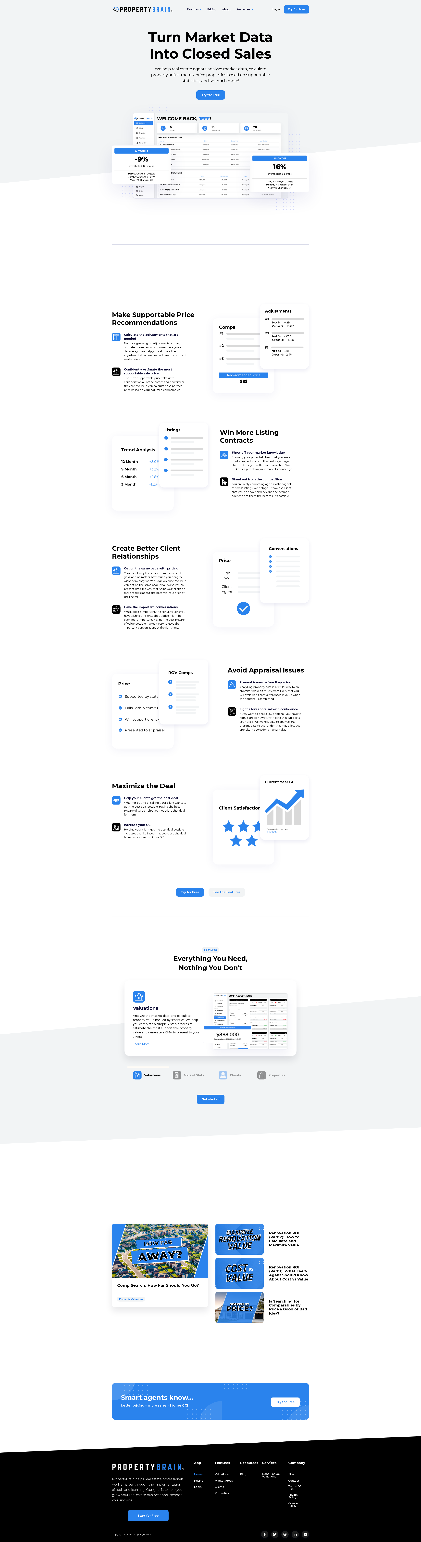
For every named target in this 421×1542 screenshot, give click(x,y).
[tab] (148, 1073)
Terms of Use (294, 1487)
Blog (243, 1474)
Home (198, 1474)
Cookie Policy (293, 1504)
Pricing (211, 9)
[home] (143, 9)
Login (276, 9)
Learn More (141, 1044)
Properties (222, 1493)
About (226, 9)
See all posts (294, 1214)
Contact (293, 1480)
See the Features (226, 892)
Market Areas (224, 1480)
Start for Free (148, 1515)
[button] (194, 9)
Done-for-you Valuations (271, 1475)
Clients (219, 1487)
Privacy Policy (293, 1496)
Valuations (222, 1474)
